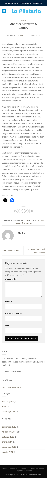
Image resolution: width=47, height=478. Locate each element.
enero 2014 (7, 441)
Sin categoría (8, 401)
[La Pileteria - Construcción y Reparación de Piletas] (26, 11)
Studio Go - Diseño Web (31, 474)
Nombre (9, 301)
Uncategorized (8, 411)
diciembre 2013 (9, 447)
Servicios (24, 469)
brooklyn (41, 220)
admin (38, 35)
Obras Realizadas (37, 469)
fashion (18, 223)
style (23, 223)
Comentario (11, 279)
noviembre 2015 (9, 431)
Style (23, 20)
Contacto (28, 471)
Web (7, 325)
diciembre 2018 (9, 426)
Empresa (19, 471)
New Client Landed (10, 250)
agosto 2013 (7, 452)
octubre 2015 (8, 437)
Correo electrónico (14, 313)
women (28, 223)
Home (4, 469)
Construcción (14, 469)
